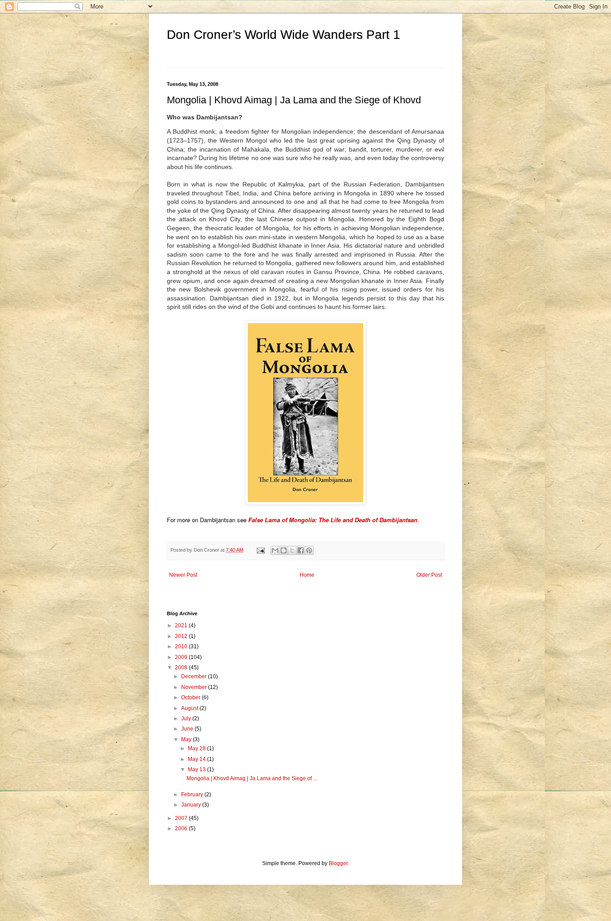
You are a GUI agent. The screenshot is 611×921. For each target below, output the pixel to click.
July (186, 718)
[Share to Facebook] (300, 550)
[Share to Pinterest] (309, 550)
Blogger (338, 863)
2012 (182, 636)
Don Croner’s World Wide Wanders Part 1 (283, 35)
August (190, 708)
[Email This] (275, 550)
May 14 (197, 759)
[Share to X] (292, 550)
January (191, 805)
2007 (182, 818)
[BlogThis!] (283, 550)
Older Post (429, 575)
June (188, 729)
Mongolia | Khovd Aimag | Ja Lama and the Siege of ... (252, 778)
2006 (182, 828)
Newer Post (183, 575)
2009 (182, 657)
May (187, 739)
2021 (182, 625)
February (192, 794)
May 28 (197, 748)
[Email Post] (260, 550)
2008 (182, 667)
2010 (182, 646)
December (194, 676)
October (191, 697)
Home (307, 575)
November (194, 687)
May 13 (197, 769)
